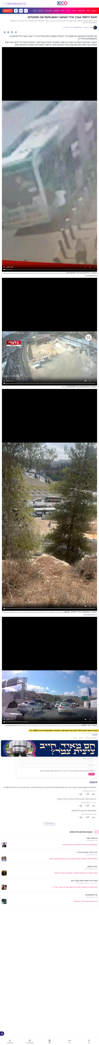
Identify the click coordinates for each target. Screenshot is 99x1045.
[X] (8, 32)
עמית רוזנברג (87, 27)
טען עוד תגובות (49, 823)
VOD (88, 11)
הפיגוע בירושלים (90, 738)
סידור (63, 11)
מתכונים (56, 11)
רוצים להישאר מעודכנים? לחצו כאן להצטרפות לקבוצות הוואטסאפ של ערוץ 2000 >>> (63, 731)
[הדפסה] (16, 32)
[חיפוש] (26, 11)
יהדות (74, 11)
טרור (74, 738)
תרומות (7, 11)
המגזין (68, 11)
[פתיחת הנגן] (2, 1033)
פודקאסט (81, 11)
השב (93, 794)
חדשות (94, 11)
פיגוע (81, 738)
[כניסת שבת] (16, 11)
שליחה (91, 774)
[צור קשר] (21, 11)
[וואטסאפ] (4, 32)
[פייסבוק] (12, 32)
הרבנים (40, 11)
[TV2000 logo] (60, 3)
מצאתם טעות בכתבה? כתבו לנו (90, 733)
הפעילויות (48, 11)
